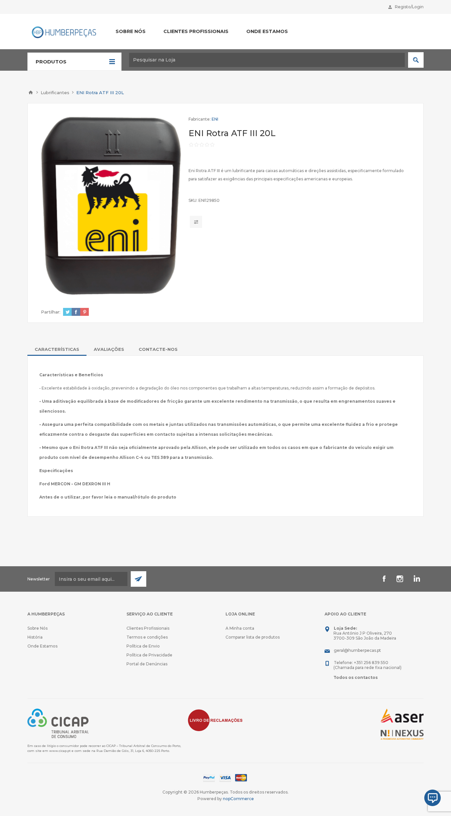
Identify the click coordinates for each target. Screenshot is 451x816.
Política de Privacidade (149, 654)
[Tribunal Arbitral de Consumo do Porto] (57, 723)
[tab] (57, 349)
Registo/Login (409, 6)
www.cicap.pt (60, 751)
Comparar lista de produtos (253, 637)
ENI (215, 119)
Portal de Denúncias (146, 663)
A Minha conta (240, 628)
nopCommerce (238, 798)
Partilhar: (50, 312)
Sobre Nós (37, 628)
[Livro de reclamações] (215, 719)
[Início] (30, 92)
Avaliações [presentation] (109, 349)
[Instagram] (400, 579)
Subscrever (138, 579)
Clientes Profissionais (147, 628)
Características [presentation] (57, 349)
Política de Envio (143, 646)
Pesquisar (416, 60)
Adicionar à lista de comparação (196, 222)
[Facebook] (384, 579)
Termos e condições (147, 637)
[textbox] (267, 60)
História (35, 637)
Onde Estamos (42, 646)
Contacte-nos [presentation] (158, 349)
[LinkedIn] (415, 579)
